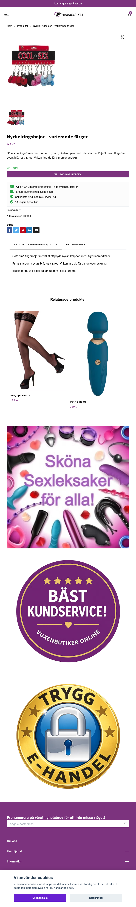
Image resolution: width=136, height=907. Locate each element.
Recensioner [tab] (75, 244)
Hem (9, 26)
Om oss (12, 841)
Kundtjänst (14, 851)
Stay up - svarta (20, 395)
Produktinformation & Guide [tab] (35, 244)
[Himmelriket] (69, 14)
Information (14, 861)
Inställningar (96, 897)
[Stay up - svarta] (38, 351)
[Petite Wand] (98, 354)
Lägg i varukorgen (69, 174)
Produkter (22, 26)
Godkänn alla (40, 897)
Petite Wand (78, 401)
